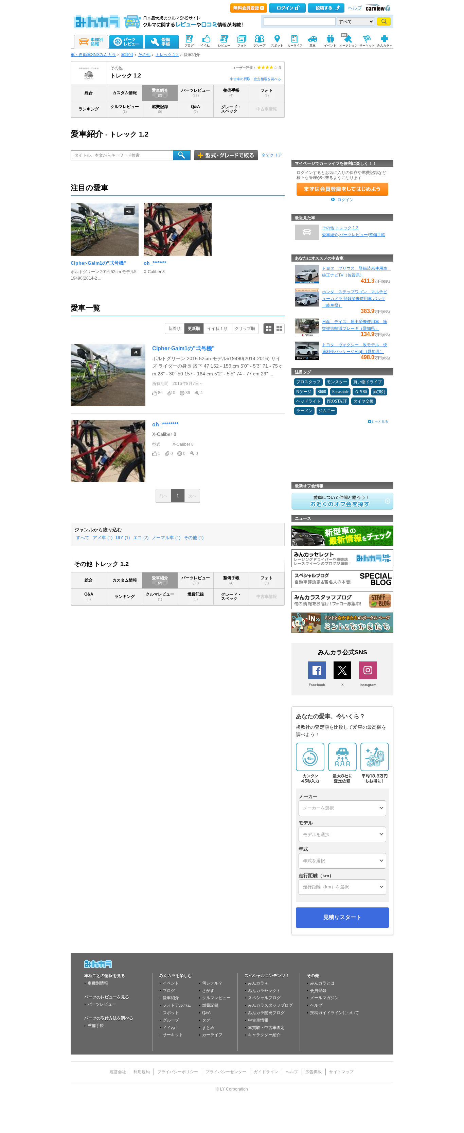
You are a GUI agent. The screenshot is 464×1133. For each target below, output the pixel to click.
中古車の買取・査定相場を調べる (255, 79)
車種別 (127, 54)
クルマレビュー (124, 108)
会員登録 (318, 990)
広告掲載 (313, 1071)
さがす (208, 990)
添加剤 (379, 391)
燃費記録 (160, 108)
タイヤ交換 (363, 401)
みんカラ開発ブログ (266, 1012)
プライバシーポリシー (177, 1071)
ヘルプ (355, 8)
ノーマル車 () (166, 537)
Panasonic (340, 391)
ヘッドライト (308, 401)
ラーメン (304, 410)
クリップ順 (245, 328)
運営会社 (118, 1071)
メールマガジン (324, 997)
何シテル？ (212, 983)
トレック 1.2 (167, 54)
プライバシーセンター (226, 1071)
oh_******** (155, 263)
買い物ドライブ (367, 381)
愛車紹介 (160, 92)
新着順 (174, 328)
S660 (322, 391)
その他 (144, 54)
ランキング (88, 109)
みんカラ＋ (258, 983)
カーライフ (212, 1034)
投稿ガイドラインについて (334, 1012)
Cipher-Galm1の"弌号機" (98, 263)
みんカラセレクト (264, 990)
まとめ (208, 1027)
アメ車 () (102, 537)
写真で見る (279, 328)
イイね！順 (217, 328)
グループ (171, 1020)
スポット (171, 1012)
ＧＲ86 (361, 391)
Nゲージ (303, 391)
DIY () (123, 537)
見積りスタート (342, 917)
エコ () (140, 537)
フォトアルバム (177, 1005)
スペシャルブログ (264, 997)
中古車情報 (258, 1020)
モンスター (337, 381)
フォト (267, 92)
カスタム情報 (124, 92)
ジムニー (327, 410)
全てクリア (272, 155)
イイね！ (171, 1027)
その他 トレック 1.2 (340, 228)
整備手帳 (231, 92)
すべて (82, 537)
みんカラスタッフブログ (270, 1005)
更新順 (194, 328)
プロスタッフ (308, 381)
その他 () (193, 537)
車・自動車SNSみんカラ (93, 54)
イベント (171, 983)
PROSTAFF (337, 401)
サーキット (173, 1034)
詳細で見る (269, 328)
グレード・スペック (231, 109)
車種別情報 (98, 983)
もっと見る (379, 421)
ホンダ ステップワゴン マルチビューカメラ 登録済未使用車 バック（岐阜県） (354, 298)
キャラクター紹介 (264, 1034)
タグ (206, 1020)
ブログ (169, 990)
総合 (89, 92)
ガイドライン (266, 1071)
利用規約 (141, 1071)
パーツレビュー (195, 92)
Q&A (195, 108)
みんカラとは (322, 983)
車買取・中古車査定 (266, 1027)
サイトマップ (341, 1071)
